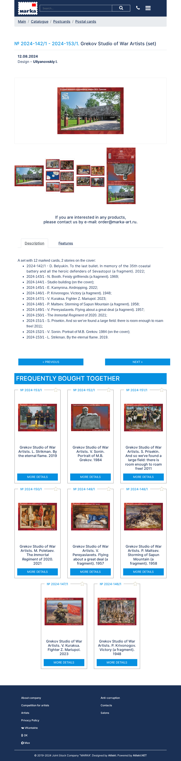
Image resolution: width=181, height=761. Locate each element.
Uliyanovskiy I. (45, 61)
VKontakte (31, 727)
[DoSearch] (121, 8)
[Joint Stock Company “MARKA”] (28, 8)
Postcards (61, 21)
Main (22, 21)
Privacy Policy (30, 720)
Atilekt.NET (140, 755)
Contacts (106, 705)
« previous (51, 362)
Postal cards (85, 21)
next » (138, 362)
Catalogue (39, 21)
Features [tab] (65, 243)
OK (25, 735)
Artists (25, 712)
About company (31, 697)
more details (37, 477)
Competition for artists (35, 705)
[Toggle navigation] (148, 8)
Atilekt (112, 755)
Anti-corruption (110, 697)
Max (27, 742)
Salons (105, 712)
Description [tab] (34, 243)
